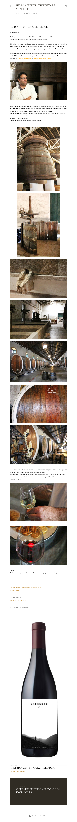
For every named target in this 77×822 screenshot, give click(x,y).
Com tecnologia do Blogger (40, 815)
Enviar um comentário (18, 600)
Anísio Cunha (31, 13)
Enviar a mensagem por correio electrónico (28, 587)
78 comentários (20, 771)
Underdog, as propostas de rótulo (32, 767)
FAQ (23, 13)
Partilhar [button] (12, 587)
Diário (17, 590)
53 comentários (27, 796)
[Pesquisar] (66, 6)
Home (18, 13)
